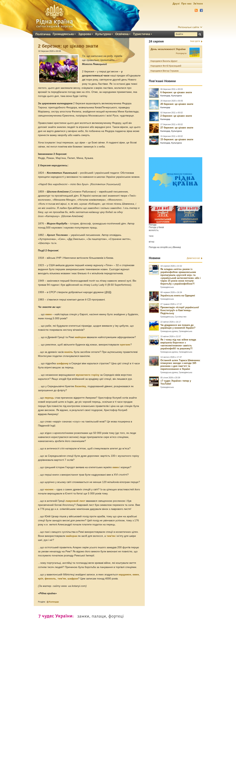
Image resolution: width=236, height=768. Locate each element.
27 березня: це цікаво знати (176, 127)
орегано (125, 344)
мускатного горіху (87, 374)
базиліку (80, 386)
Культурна (103, 34)
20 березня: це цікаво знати (176, 104)
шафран (72, 578)
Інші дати (195, 41)
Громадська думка (169, 331)
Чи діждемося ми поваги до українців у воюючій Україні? (177, 326)
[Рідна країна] (54, 16)
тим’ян (111, 536)
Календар (54, 602)
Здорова (84, 34)
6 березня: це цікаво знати (176, 92)
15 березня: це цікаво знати (176, 139)
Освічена (122, 34)
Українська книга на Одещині (177, 295)
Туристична (141, 34)
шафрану (63, 363)
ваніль (68, 352)
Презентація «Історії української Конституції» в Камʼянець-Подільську (179, 310)
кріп (40, 578)
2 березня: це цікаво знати (176, 115)
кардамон (125, 574)
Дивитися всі (193, 258)
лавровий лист (75, 501)
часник (49, 489)
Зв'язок (198, 3)
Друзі (176, 3)
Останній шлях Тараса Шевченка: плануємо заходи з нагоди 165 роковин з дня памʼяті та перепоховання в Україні (180, 365)
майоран (80, 337)
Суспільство (180, 317)
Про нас (186, 3)
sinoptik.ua (165, 247)
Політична (43, 34)
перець (49, 397)
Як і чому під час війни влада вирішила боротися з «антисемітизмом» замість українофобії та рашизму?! (178, 344)
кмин (48, 314)
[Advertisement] (118, 667)
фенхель (50, 578)
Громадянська (63, 34)
